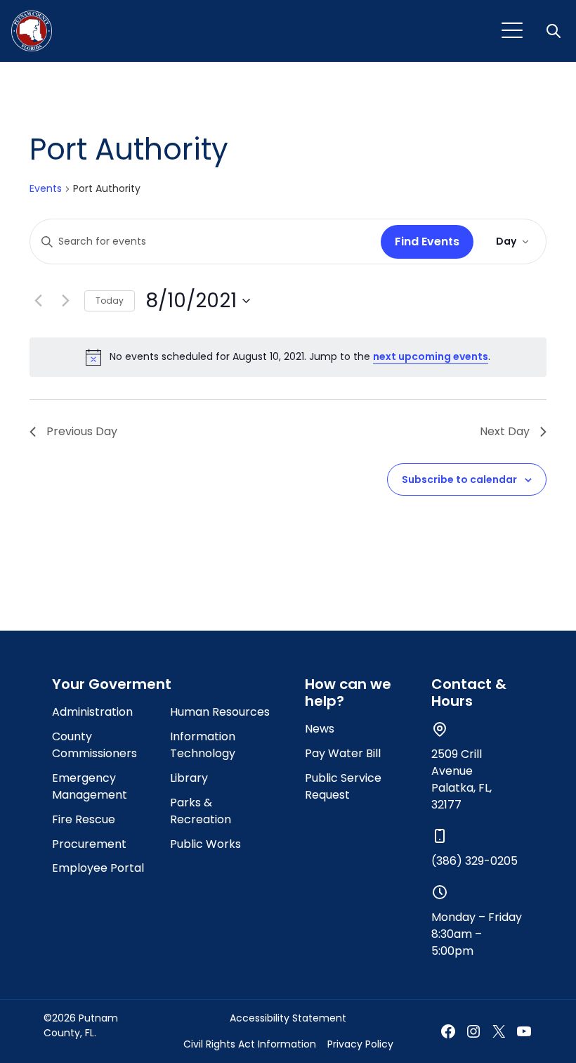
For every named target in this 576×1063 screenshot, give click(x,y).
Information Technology (202, 744)
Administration (92, 712)
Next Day (505, 431)
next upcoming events (430, 356)
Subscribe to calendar (459, 479)
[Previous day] (38, 300)
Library (189, 778)
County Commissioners (94, 744)
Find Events (427, 241)
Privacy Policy (360, 1044)
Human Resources (220, 712)
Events (46, 188)
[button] (555, 31)
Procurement (89, 844)
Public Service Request (343, 786)
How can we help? (348, 692)
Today (110, 301)
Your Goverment (111, 684)
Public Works (205, 844)
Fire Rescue (83, 819)
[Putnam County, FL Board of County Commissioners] (31, 31)
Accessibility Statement (288, 1018)
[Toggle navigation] (512, 31)
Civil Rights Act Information (249, 1044)
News (319, 729)
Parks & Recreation (200, 810)
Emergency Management (89, 786)
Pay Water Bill (343, 753)
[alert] (288, 357)
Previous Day (81, 431)
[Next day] (65, 300)
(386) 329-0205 (474, 861)
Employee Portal (98, 868)
